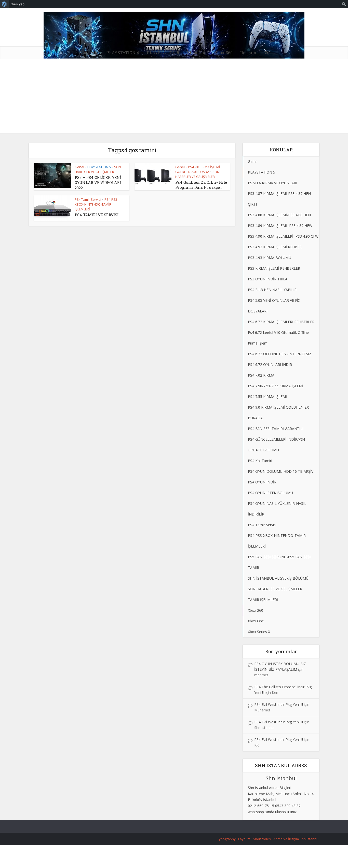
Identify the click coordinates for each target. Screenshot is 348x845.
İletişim (248, 52)
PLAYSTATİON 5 (163, 52)
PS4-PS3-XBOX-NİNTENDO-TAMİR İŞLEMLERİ (96, 204)
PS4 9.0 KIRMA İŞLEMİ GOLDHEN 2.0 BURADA (197, 169)
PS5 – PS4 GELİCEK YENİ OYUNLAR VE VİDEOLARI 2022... (98, 182)
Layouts (244, 839)
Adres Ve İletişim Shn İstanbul (296, 839)
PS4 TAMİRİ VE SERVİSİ (96, 214)
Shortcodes (262, 839)
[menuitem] (4, 4)
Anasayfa (89, 52)
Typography (226, 839)
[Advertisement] (174, 97)
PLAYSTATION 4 (122, 52)
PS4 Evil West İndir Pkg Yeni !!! (278, 704)
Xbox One (196, 52)
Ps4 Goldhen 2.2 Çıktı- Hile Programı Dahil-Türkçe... (201, 185)
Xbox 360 (223, 52)
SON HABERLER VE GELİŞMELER (98, 169)
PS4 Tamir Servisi (88, 199)
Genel (79, 167)
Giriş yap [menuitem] (17, 4)
